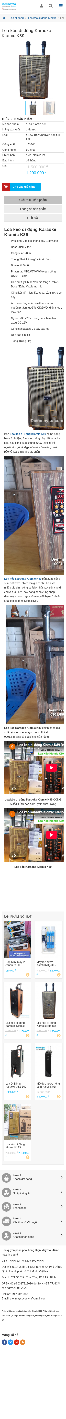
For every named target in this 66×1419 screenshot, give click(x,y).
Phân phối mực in (10, 1311)
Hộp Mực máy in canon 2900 (15, 964)
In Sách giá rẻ (28, 1316)
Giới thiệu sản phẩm (33, 200)
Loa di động (16, 18)
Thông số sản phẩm (33, 209)
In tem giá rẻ (40, 1316)
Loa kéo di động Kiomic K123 (15, 1146)
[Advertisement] (33, 1383)
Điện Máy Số (43, 1250)
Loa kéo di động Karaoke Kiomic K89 (46, 1024)
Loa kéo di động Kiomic (42, 18)
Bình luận (33, 217)
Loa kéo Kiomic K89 (33, 1311)
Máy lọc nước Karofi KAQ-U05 (46, 964)
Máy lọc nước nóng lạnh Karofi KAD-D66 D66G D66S (48, 1085)
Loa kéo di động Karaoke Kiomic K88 (15, 1024)
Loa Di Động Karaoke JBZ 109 (15, 1085)
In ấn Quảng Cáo (13, 1316)
